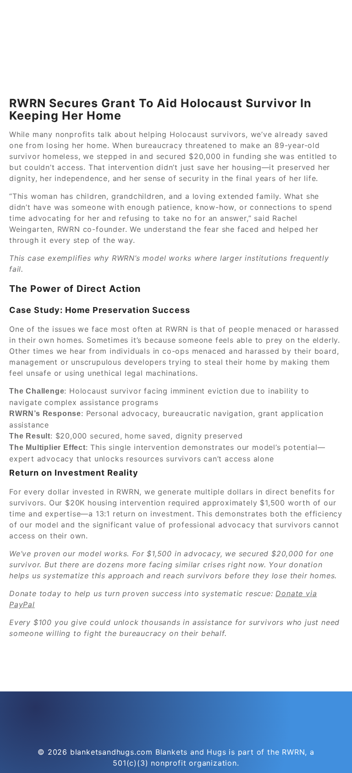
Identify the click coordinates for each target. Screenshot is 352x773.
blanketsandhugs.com (111, 752)
